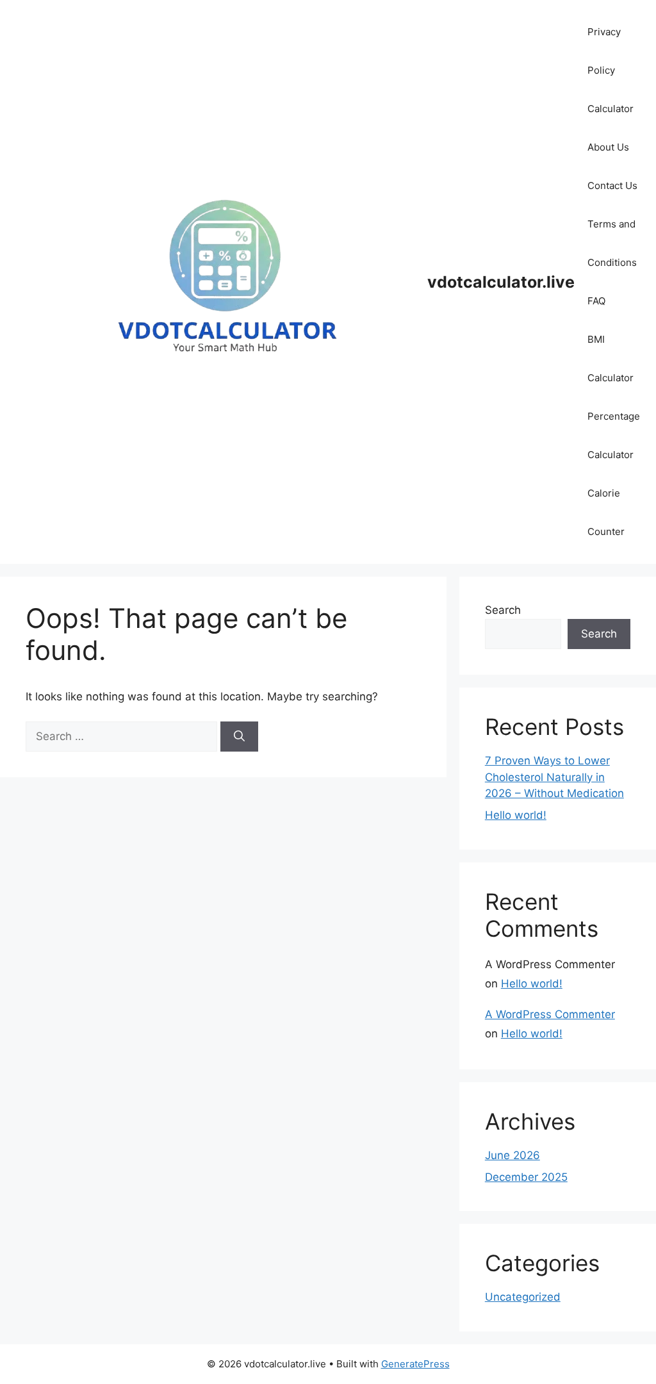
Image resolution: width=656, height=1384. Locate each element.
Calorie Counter (606, 512)
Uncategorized (523, 1296)
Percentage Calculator (613, 435)
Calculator (610, 109)
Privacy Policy (604, 51)
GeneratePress (415, 1364)
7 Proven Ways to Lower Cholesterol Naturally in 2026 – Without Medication (554, 777)
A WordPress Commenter (550, 1014)
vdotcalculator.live (501, 282)
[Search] (239, 736)
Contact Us (612, 185)
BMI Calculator (610, 358)
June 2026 (512, 1155)
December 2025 (526, 1177)
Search (503, 610)
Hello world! (515, 815)
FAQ (596, 301)
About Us (608, 147)
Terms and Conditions (612, 243)
